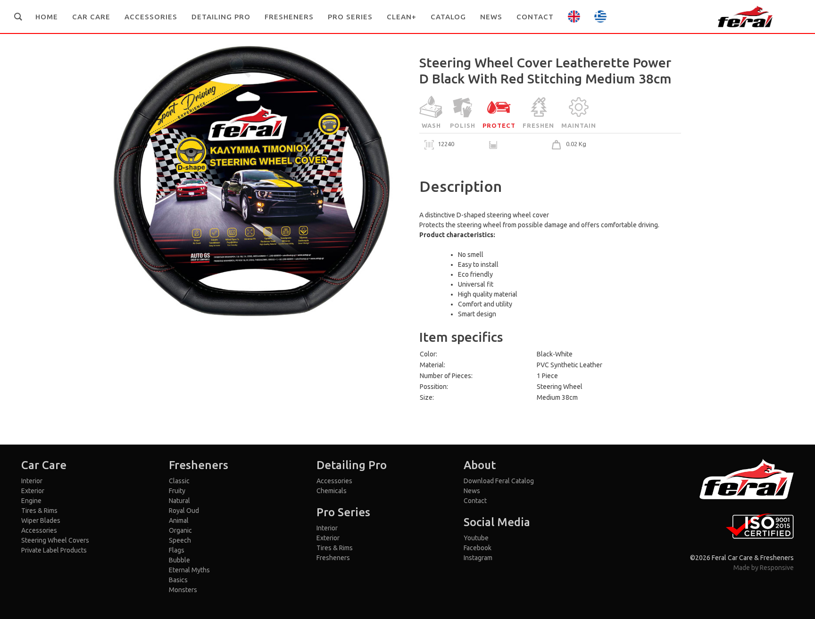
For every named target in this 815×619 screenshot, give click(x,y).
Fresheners (333, 557)
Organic (180, 530)
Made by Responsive (763, 567)
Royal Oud (184, 510)
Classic (179, 481)
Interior (31, 481)
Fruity (177, 491)
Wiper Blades (40, 520)
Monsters (183, 590)
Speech (180, 540)
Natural (179, 500)
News (472, 491)
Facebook (477, 548)
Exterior (32, 491)
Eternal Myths (189, 570)
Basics (178, 580)
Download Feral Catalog (499, 481)
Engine (31, 500)
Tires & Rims (39, 510)
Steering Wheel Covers (55, 540)
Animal (179, 520)
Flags (176, 550)
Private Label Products (54, 550)
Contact (475, 500)
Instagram (478, 557)
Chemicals (331, 491)
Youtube (476, 538)
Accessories (39, 530)
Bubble (179, 560)
